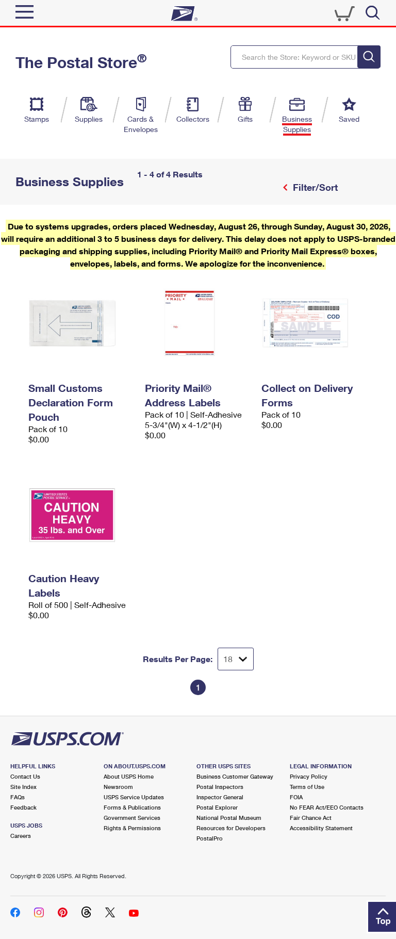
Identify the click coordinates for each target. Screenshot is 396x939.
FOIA (296, 797)
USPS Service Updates (134, 797)
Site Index (23, 786)
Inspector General (219, 797)
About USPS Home (129, 776)
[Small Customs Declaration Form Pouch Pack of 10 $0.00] (81, 324)
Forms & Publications (132, 807)
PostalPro (209, 838)
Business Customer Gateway (234, 776)
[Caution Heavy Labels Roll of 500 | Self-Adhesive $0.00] (81, 514)
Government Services (132, 817)
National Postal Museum (228, 817)
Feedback (23, 807)
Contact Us (25, 776)
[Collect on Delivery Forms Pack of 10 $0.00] (314, 324)
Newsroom (118, 786)
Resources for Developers (231, 828)
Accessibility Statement (321, 828)
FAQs (17, 797)
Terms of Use (307, 786)
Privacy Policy (308, 776)
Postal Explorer (217, 807)
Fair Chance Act (311, 817)
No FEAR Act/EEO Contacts (327, 807)
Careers (20, 835)
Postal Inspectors (219, 786)
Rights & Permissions (132, 828)
